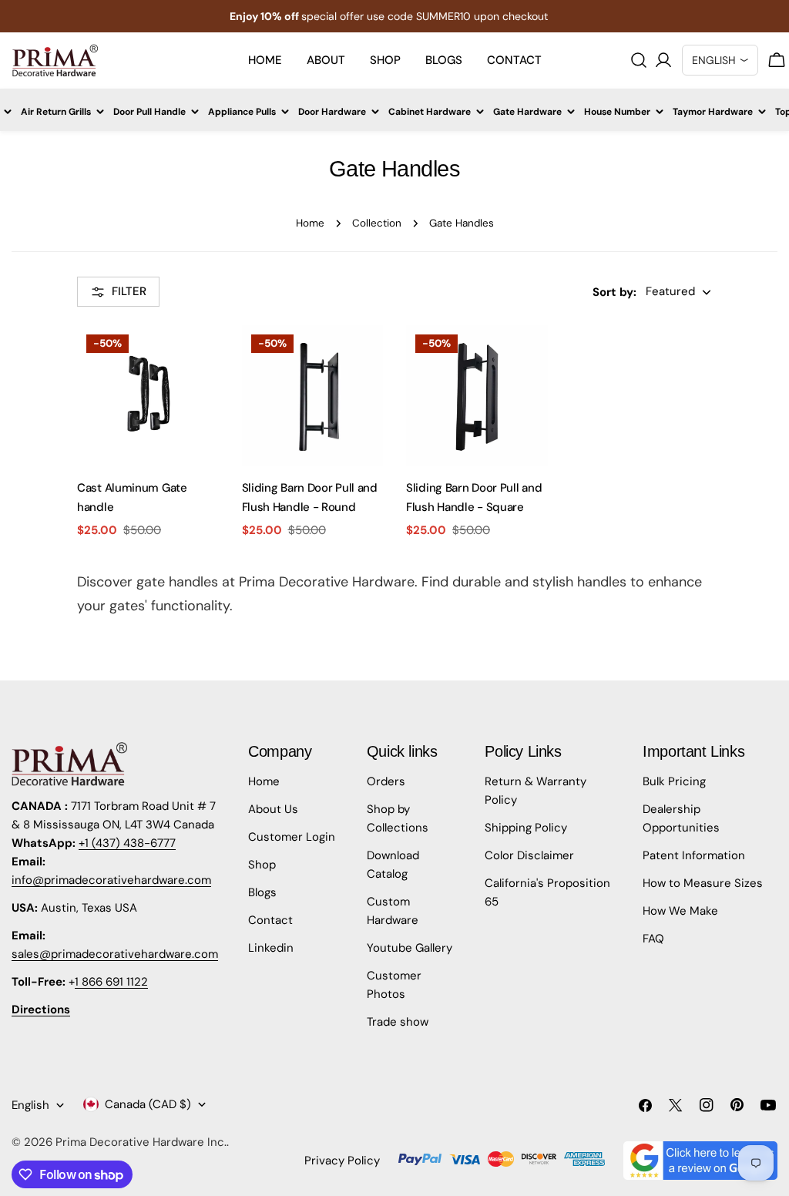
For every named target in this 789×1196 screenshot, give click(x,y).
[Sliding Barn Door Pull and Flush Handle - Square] (477, 396)
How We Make (680, 911)
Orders (386, 781)
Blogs (262, 892)
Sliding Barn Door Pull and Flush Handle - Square (474, 497)
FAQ (653, 938)
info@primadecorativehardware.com (111, 880)
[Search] (639, 60)
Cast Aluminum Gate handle (132, 497)
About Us (273, 809)
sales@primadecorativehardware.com (115, 954)
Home (310, 223)
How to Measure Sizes (703, 883)
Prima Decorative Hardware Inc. (141, 1142)
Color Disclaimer (529, 855)
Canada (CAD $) (148, 1104)
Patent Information (694, 855)
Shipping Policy (526, 827)
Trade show (397, 1022)
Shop (262, 864)
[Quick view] (199, 356)
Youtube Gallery (409, 948)
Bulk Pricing (674, 781)
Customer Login (291, 837)
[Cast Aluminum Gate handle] (148, 396)
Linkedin (271, 948)
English (30, 1105)
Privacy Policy (342, 1160)
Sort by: (614, 292)
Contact (270, 920)
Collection (376, 223)
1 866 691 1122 (111, 981)
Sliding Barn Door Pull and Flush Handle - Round (310, 497)
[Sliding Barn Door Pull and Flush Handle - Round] (313, 396)
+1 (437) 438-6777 (127, 843)
